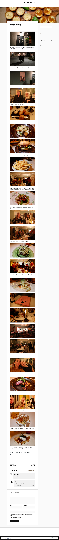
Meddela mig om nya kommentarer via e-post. (16, 517)
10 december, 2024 (18, 485)
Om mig (29, 6)
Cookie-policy (15, 538)
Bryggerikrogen (16, 24)
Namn (11, 505)
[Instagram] (41, 33)
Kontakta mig (34, 6)
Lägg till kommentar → (31, 470)
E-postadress (25, 505)
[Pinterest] (42, 33)
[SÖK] (51, 27)
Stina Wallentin (29, 2)
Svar (33, 485)
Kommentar (12, 495)
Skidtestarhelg (32, 465)
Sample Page (25, 6)
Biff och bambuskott (13, 465)
